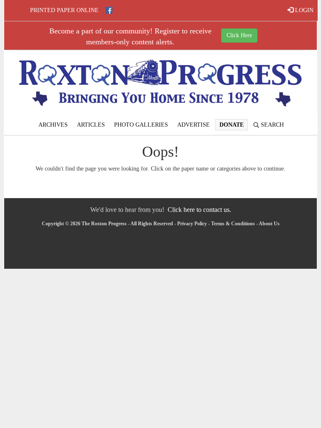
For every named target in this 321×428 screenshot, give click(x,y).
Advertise (193, 125)
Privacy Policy (192, 224)
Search (271, 125)
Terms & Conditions (233, 224)
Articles (91, 125)
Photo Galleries (141, 125)
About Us (269, 224)
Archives (53, 125)
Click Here (239, 35)
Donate (231, 125)
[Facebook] (109, 10)
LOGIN (303, 10)
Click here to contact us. (199, 209)
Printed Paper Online (64, 10)
